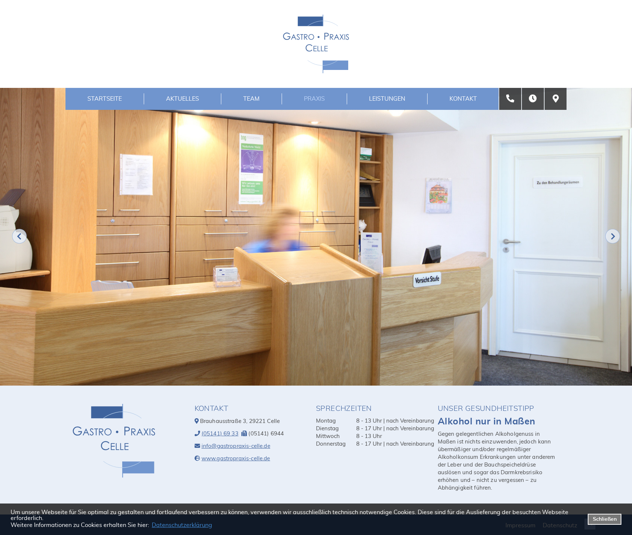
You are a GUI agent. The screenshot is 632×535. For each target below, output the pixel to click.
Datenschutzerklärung (182, 525)
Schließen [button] (605, 519)
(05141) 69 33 (220, 433)
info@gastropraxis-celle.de (236, 446)
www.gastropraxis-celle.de (236, 458)
